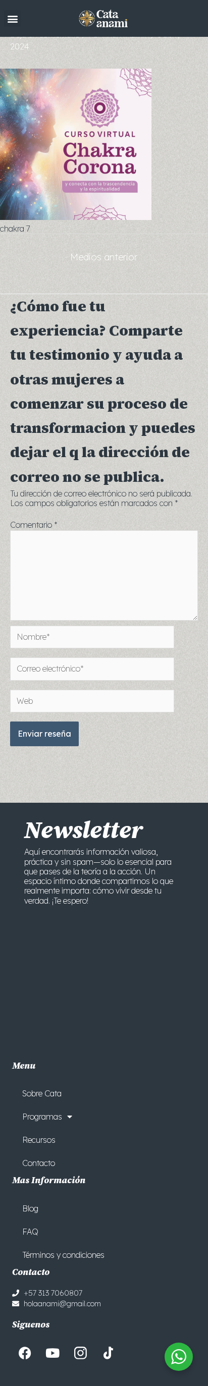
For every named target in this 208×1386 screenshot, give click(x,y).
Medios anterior (103, 257)
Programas (42, 1117)
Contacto (38, 1163)
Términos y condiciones (63, 1255)
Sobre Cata (42, 1093)
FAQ (30, 1232)
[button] (12, 18)
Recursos (39, 1140)
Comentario (34, 525)
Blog (30, 1208)
